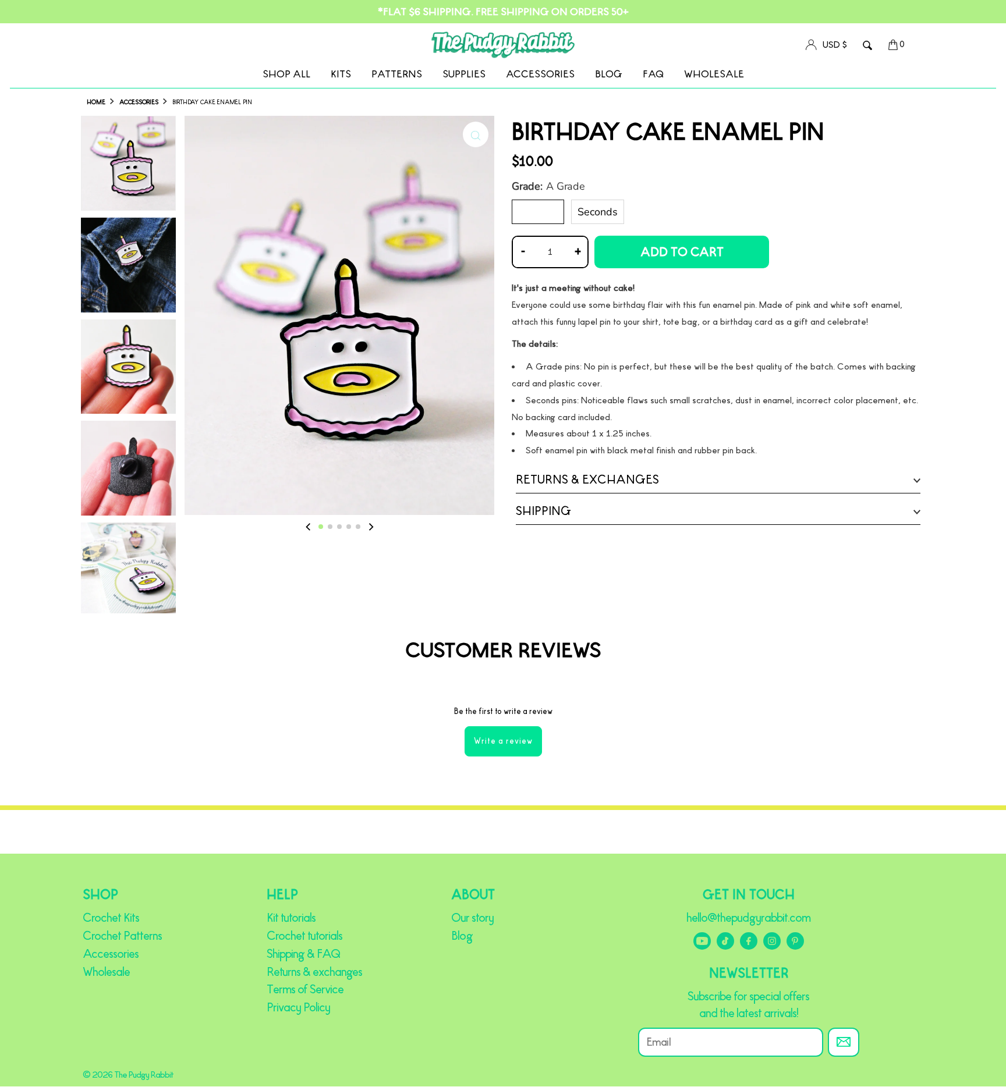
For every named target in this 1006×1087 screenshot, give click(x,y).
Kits (341, 74)
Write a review (503, 741)
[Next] (370, 526)
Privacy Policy (298, 1007)
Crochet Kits (111, 918)
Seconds (598, 212)
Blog (608, 74)
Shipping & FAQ (303, 954)
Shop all (286, 74)
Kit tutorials (291, 918)
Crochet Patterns (122, 936)
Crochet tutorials (304, 936)
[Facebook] (748, 941)
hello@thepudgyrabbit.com (748, 918)
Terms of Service (305, 989)
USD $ (835, 44)
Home (96, 102)
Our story (472, 918)
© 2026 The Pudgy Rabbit (128, 1074)
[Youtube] (702, 941)
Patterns (396, 74)
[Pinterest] (795, 941)
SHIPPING (543, 511)
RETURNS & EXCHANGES (587, 479)
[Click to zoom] (475, 134)
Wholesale (714, 74)
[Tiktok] (725, 941)
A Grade (538, 212)
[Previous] (308, 526)
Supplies (464, 74)
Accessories (540, 74)
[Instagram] (772, 941)
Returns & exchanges (314, 972)
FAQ (653, 74)
